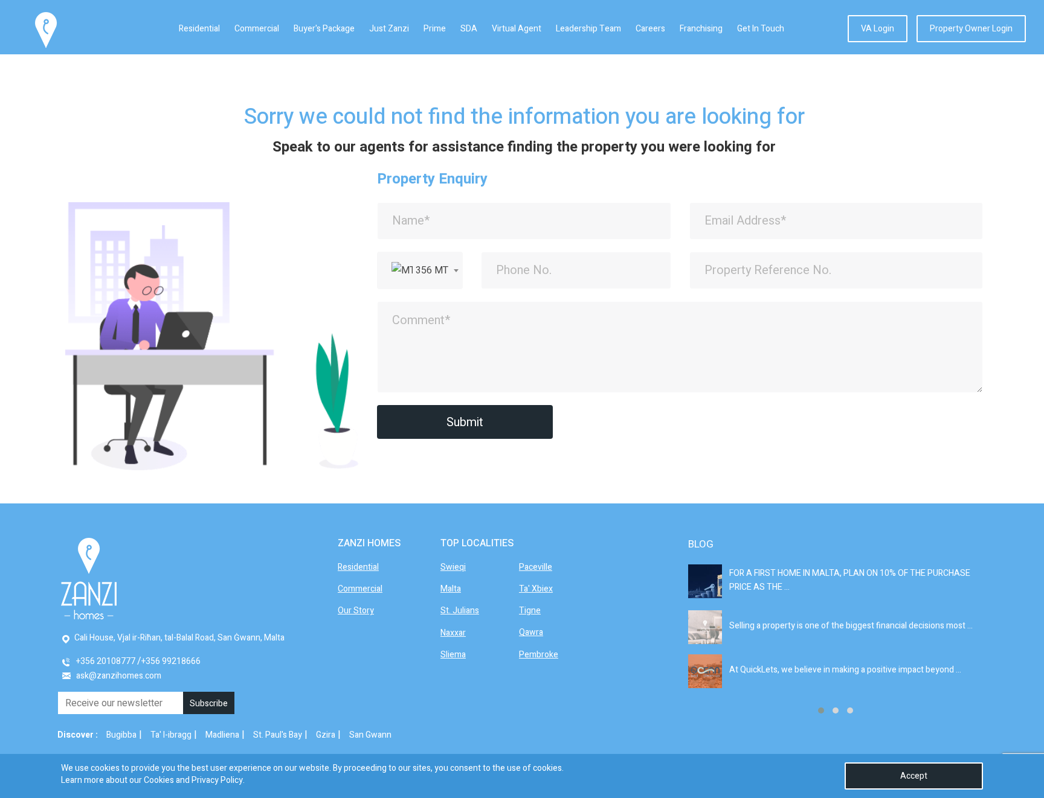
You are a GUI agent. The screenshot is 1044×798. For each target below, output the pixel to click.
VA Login (877, 28)
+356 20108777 (105, 661)
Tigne (530, 610)
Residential (199, 28)
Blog (701, 544)
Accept (913, 776)
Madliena (222, 735)
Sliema (453, 654)
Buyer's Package (324, 28)
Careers (650, 28)
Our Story (356, 610)
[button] (821, 710)
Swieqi (453, 567)
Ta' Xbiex (536, 589)
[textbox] (420, 270)
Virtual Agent (516, 28)
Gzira (325, 735)
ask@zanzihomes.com (118, 675)
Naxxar (453, 633)
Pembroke (538, 654)
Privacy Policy (217, 780)
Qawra (531, 632)
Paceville (535, 567)
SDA (468, 28)
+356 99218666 (171, 661)
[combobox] (420, 270)
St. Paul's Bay (277, 735)
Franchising (701, 28)
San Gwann (370, 735)
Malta (450, 589)
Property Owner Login (971, 28)
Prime (435, 28)
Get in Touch (760, 28)
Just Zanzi (389, 28)
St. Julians (459, 610)
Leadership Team (588, 28)
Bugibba (121, 735)
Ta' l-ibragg (171, 735)
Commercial (256, 28)
